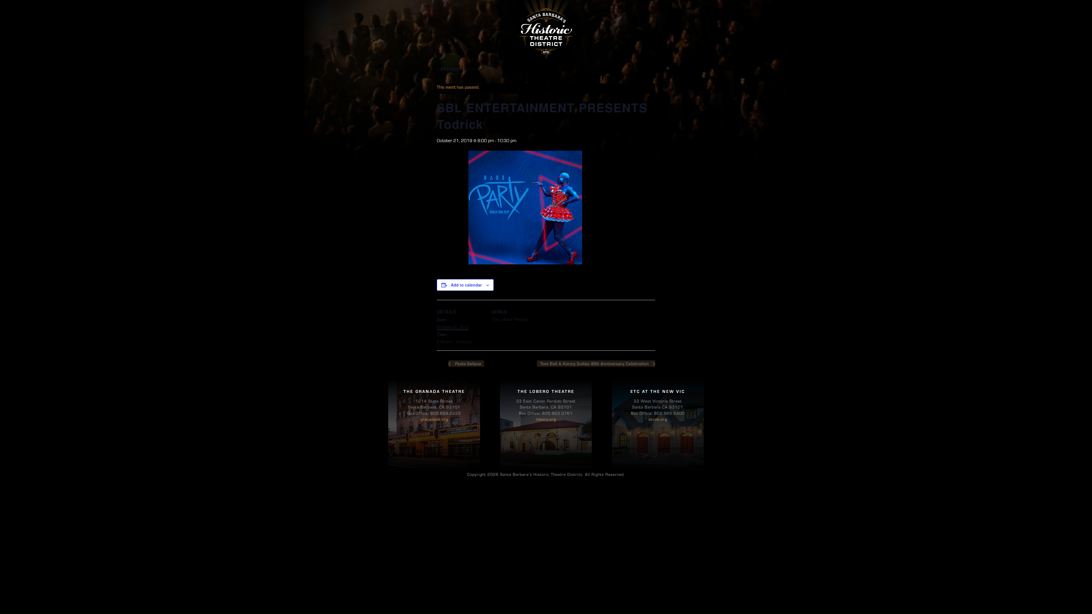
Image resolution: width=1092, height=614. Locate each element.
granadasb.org (434, 419)
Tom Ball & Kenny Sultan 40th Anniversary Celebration (595, 363)
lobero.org (546, 419)
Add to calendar (466, 285)
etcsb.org (658, 419)
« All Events (448, 69)
